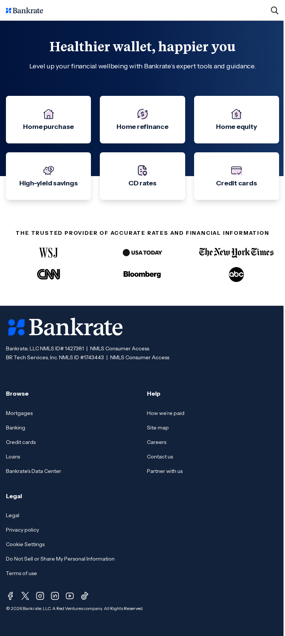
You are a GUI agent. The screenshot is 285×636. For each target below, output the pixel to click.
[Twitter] (25, 595)
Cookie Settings (25, 544)
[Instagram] (40, 595)
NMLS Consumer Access (119, 348)
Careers (156, 442)
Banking (15, 427)
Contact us (160, 456)
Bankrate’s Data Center (33, 471)
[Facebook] (10, 595)
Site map (158, 427)
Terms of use (21, 573)
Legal (12, 515)
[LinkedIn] (54, 595)
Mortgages (19, 413)
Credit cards (21, 442)
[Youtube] (69, 595)
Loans (13, 456)
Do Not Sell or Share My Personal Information (60, 558)
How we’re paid (165, 413)
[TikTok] (84, 595)
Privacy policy (22, 529)
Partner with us (165, 471)
